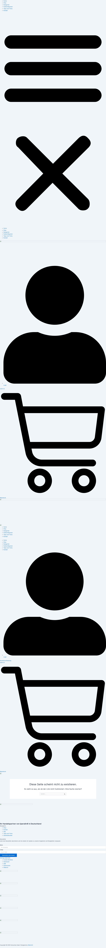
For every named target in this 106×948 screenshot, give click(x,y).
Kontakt (5, 10)
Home (5, 1)
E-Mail (1, 849)
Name (1, 845)
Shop (4, 3)
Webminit (30, 945)
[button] (53, 120)
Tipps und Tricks (7, 8)
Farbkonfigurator (8, 6)
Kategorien (6, 5)
